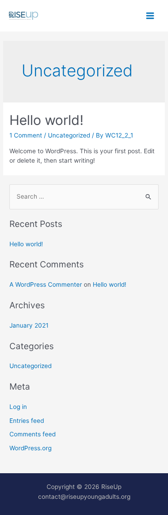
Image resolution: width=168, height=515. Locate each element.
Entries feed (26, 420)
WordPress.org (30, 448)
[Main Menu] (150, 16)
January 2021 (28, 325)
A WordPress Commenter (45, 284)
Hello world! (46, 120)
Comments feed (32, 434)
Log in (18, 406)
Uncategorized (69, 135)
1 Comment (25, 135)
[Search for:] (84, 196)
